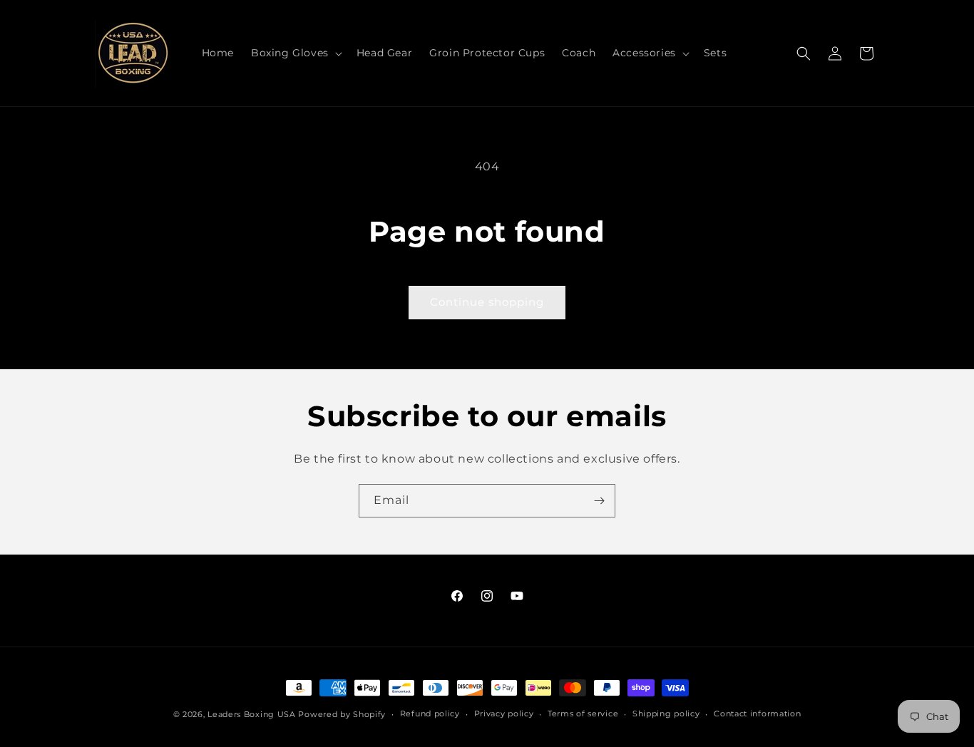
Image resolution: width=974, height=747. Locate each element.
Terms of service (583, 713)
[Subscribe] (599, 500)
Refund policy (430, 713)
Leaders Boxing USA (251, 714)
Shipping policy (666, 713)
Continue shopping (487, 302)
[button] (295, 53)
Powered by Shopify (342, 714)
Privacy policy (504, 713)
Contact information (757, 713)
